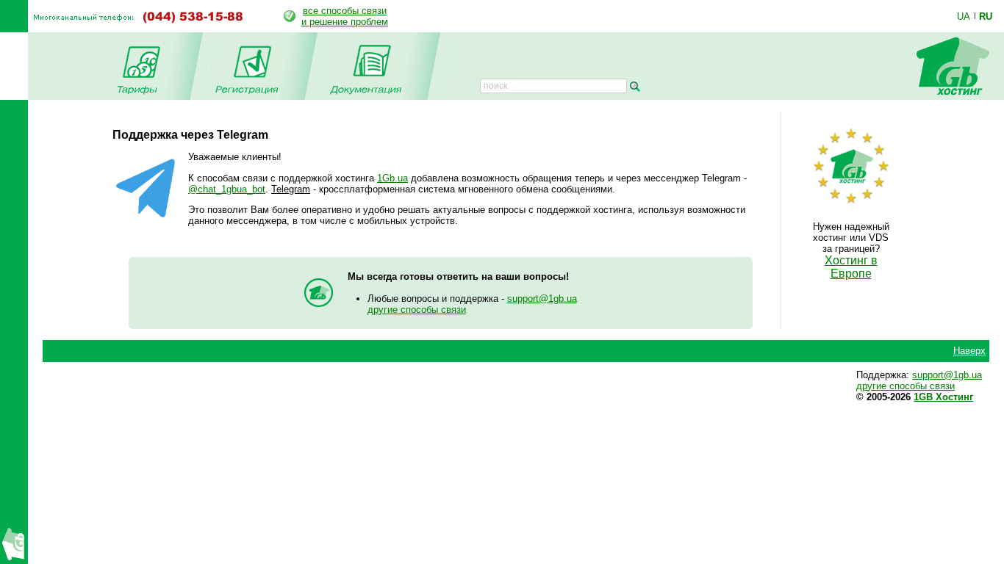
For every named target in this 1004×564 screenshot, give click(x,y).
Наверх (969, 350)
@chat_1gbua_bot (226, 189)
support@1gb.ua (542, 298)
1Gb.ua (392, 178)
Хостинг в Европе (851, 267)
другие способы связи (416, 309)
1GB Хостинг (943, 396)
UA (963, 16)
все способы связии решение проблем (344, 16)
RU (985, 16)
